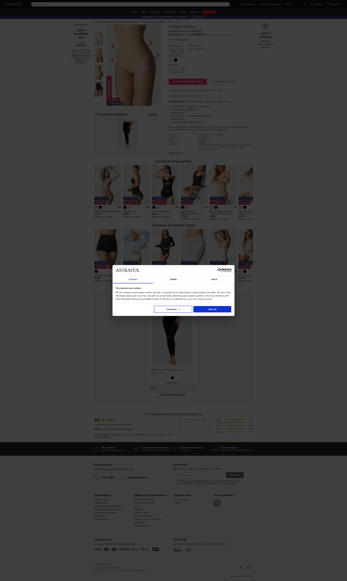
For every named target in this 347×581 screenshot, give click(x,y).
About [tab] (214, 279)
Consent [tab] (133, 279)
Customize (171, 309)
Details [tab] (173, 279)
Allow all (212, 309)
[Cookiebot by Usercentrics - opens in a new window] (220, 270)
